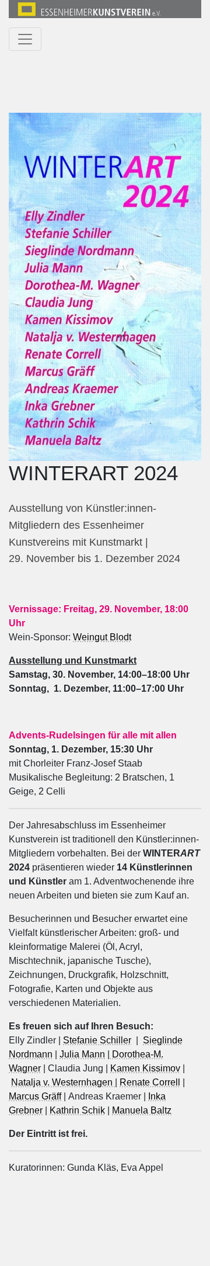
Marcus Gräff (35, 1096)
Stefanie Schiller (97, 1040)
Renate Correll (150, 1082)
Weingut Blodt (102, 637)
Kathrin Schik (77, 1110)
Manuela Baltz (142, 1110)
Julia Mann (82, 1054)
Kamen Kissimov (145, 1068)
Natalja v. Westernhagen (63, 1082)
